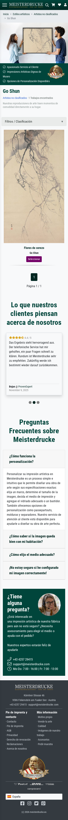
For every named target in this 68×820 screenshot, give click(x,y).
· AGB (8, 730)
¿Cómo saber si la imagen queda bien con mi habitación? (32, 539)
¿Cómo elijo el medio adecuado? (32, 554)
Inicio (6, 14)
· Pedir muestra (45, 744)
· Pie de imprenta (14, 726)
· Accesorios (43, 739)
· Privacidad (12, 735)
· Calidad (41, 726)
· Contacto (11, 721)
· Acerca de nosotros (16, 748)
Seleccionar (34, 259)
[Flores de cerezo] (34, 186)
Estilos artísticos (21, 14)
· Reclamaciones (14, 744)
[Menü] (4, 5)
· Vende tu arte (44, 721)
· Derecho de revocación (18, 739)
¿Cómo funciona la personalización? (22, 459)
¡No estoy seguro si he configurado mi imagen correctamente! (33, 570)
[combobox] (34, 797)
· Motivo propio (44, 717)
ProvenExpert (25, 386)
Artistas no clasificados (46, 14)
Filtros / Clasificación (18, 121)
